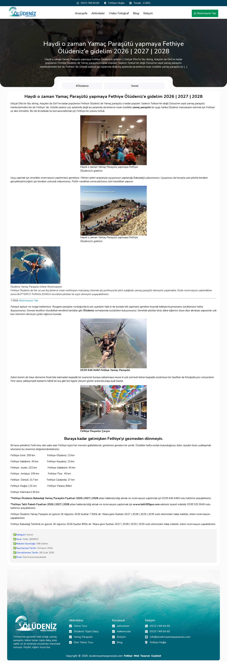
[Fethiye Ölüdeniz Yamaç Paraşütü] (22, 12)
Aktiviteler (98, 13)
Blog (136, 13)
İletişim (148, 13)
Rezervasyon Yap (28, 300)
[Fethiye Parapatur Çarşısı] (113, 407)
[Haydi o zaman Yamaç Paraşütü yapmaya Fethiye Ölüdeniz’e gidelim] (113, 140)
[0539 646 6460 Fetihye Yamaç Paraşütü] (113, 343)
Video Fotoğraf (119, 13)
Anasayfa (81, 13)
